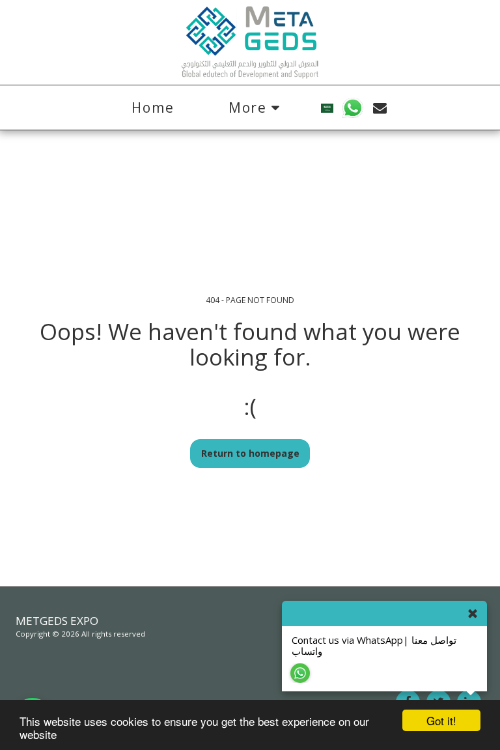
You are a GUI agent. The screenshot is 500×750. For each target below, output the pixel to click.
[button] (353, 108)
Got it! (441, 720)
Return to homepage (250, 453)
